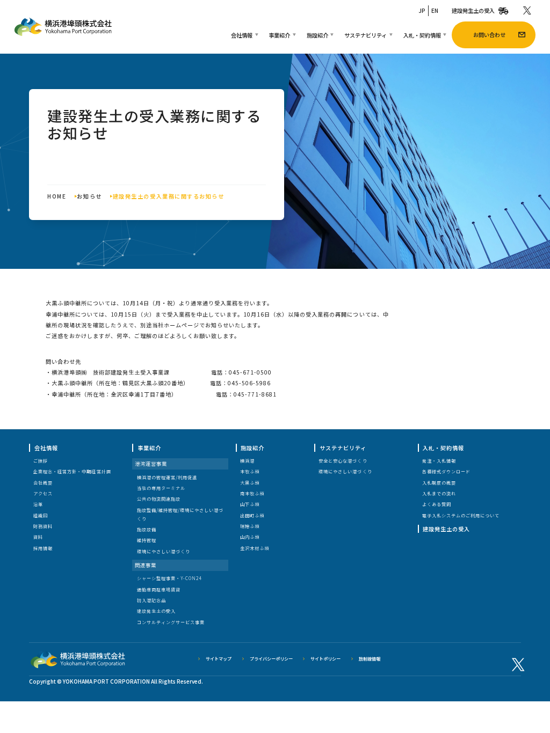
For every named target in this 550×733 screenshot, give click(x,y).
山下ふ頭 (249, 504)
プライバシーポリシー (271, 659)
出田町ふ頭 (252, 515)
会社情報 (241, 35)
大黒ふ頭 (249, 483)
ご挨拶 (40, 461)
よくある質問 (436, 504)
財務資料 (43, 526)
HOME (56, 196)
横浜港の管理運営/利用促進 (167, 477)
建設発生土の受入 (473, 10)
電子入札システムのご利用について (461, 515)
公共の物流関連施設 (158, 499)
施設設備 (146, 529)
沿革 (38, 504)
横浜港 (247, 461)
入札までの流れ (439, 493)
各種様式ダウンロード (446, 471)
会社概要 (43, 483)
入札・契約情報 (422, 35)
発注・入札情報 (439, 461)
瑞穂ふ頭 (249, 526)
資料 (38, 537)
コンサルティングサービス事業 (171, 622)
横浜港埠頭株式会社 (63, 27)
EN (434, 10)
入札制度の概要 (439, 483)
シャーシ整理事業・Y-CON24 (169, 578)
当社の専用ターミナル (161, 488)
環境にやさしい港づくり (163, 551)
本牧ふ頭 (249, 471)
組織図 (40, 515)
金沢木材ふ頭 (254, 548)
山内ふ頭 (249, 537)
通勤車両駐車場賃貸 (158, 589)
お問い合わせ (489, 35)
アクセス (43, 493)
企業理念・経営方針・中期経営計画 (72, 471)
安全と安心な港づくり (343, 461)
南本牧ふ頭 (252, 493)
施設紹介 (317, 35)
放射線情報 (369, 659)
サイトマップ (218, 659)
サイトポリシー (325, 659)
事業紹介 (279, 35)
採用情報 (43, 548)
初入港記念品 (151, 600)
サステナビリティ (365, 35)
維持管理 (146, 540)
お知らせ (89, 196)
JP (421, 10)
